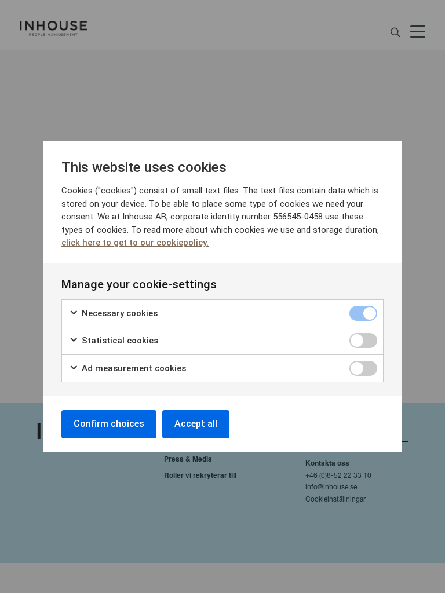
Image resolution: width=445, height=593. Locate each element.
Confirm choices (109, 423)
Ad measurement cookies (132, 368)
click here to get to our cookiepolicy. (135, 242)
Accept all (195, 423)
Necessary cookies (118, 313)
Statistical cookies (118, 340)
